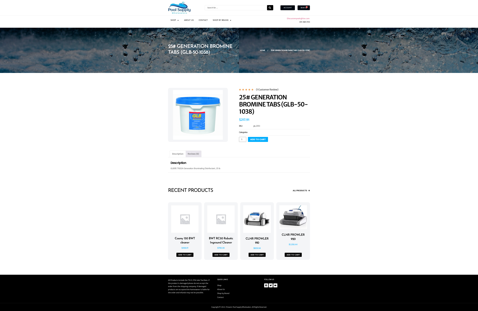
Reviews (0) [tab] (193, 154)
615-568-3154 (304, 22)
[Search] (270, 7)
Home (262, 50)
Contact (203, 20)
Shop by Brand (220, 20)
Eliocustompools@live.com (298, 18)
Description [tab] (177, 154)
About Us (189, 20)
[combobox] (236, 7)
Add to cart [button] (185, 254)
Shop (173, 20)
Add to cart (258, 139)
